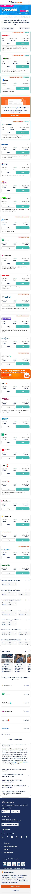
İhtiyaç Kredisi (3, 17)
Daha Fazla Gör (5, 734)
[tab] (15, 745)
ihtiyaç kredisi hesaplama (20, 762)
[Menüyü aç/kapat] (29, 2)
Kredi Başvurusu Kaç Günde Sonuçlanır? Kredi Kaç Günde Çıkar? (6, 669)
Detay (8, 43)
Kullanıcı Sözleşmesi (7, 868)
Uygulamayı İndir (7, 808)
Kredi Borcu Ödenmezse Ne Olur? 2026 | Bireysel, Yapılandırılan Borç (20, 669)
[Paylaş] (27, 35)
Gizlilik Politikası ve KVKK (19, 868)
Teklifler (11, 17)
